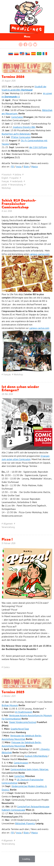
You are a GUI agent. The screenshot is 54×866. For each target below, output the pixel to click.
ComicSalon (17, 116)
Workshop (6, 188)
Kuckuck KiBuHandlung (35, 755)
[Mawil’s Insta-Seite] (20, 44)
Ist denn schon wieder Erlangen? (20, 388)
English (5, 177)
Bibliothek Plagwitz (25, 823)
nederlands (17, 181)
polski (4, 184)
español (15, 177)
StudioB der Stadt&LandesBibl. (24, 88)
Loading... (27, 859)
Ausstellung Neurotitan (14, 745)
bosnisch (7, 174)
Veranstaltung (16, 184)
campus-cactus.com (39, 254)
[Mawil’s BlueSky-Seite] (35, 44)
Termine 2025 (13, 692)
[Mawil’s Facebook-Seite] (25, 44)
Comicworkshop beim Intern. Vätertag (29, 769)
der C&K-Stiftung (38, 147)
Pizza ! (7, 539)
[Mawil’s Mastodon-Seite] (30, 44)
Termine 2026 (13, 77)
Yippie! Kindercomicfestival (22, 722)
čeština (18, 174)
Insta (18, 166)
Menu (27, 37)
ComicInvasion (21, 762)
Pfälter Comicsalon (21, 137)
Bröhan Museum (10, 705)
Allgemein (8, 523)
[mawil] (27, 16)
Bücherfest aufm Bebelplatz (16, 133)
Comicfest (19, 776)
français (5, 181)
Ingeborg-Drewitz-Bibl (24, 127)
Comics (6, 667)
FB (12, 166)
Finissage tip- (18, 742)
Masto (34, 166)
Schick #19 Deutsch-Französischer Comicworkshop (19, 204)
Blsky (26, 166)
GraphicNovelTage (20, 728)
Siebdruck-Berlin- (33, 742)
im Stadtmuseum (23, 711)
